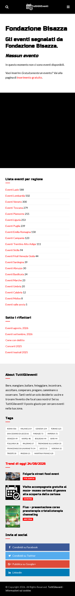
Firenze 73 (38, 433)
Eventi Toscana (14, 207)
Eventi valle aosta (15, 304)
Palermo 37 (28, 443)
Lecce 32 (43, 448)
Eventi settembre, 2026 (18, 334)
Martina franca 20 (43, 453)
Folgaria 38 (13, 443)
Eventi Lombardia (15, 195)
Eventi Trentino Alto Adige (20, 244)
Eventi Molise (13, 298)
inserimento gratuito (29, 77)
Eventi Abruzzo (14, 268)
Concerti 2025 (13, 346)
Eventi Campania (14, 237)
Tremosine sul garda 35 (49, 443)
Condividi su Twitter (23, 555)
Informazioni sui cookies (18, 590)
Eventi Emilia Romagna (18, 231)
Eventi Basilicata (14, 274)
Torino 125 (56, 429)
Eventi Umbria (13, 286)
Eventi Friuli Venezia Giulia (20, 256)
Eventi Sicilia (12, 250)
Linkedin (17, 572)
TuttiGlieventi (55, 587)
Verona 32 (57, 448)
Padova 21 (25, 453)
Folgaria (29, 479)
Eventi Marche (13, 280)
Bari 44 (53, 438)
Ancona (28, 519)
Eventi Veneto (13, 201)
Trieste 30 (11, 453)
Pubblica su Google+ (24, 564)
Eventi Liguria (13, 219)
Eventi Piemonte (14, 213)
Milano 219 (26, 429)
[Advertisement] (37, 130)
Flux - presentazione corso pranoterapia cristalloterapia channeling (43, 511)
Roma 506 (11, 429)
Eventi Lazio (12, 189)
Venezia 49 (12, 438)
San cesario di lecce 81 (18, 433)
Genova (28, 499)
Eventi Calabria (13, 292)
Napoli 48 (26, 438)
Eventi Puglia (12, 225)
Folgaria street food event (41, 474)
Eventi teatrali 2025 (16, 352)
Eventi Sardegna (14, 262)
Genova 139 (41, 429)
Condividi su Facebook (25, 547)
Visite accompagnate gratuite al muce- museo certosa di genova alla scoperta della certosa (45, 490)
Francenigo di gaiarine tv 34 (21, 448)
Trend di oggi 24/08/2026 (25, 463)
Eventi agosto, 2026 (16, 328)
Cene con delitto (15, 340)
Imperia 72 (53, 433)
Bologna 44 (40, 438)
